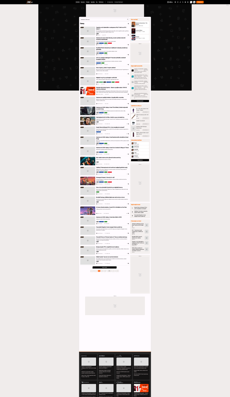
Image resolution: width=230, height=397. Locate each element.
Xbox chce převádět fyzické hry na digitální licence (109, 187)
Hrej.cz (133, 227)
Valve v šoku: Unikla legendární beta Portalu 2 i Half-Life (88, 376)
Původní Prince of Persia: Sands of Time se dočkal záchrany (111, 237)
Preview (82, 107)
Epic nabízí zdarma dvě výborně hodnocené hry (108, 157)
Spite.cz (133, 239)
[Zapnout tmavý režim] (194, 2)
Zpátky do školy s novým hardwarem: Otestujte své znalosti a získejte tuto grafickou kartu (123, 368)
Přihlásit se (200, 2)
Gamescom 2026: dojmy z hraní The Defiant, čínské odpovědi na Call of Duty (112, 108)
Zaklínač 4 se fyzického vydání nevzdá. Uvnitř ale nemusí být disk (88, 372)
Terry (98, 84)
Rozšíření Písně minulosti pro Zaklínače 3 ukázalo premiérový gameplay (111, 48)
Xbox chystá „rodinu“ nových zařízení (105, 67)
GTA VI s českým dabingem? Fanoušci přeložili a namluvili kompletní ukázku (111, 58)
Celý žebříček (140, 160)
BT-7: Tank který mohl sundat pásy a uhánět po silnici (137, 231)
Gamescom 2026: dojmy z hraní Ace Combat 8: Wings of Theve (112, 147)
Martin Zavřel (100, 213)
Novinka (82, 27)
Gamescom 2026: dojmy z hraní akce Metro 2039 (109, 217)
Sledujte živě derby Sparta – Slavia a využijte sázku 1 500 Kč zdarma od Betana (111, 88)
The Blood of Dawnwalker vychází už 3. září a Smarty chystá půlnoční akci (88, 394)
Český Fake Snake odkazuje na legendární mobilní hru (105, 376)
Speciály (82, 77)
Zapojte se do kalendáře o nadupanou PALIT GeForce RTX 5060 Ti (111, 28)
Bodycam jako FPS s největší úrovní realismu (107, 247)
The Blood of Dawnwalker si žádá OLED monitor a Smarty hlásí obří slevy (123, 394)
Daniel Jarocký (100, 44)
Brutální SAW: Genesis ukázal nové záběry (137, 237)
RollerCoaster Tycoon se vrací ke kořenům (107, 257)
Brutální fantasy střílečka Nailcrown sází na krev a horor (110, 197)
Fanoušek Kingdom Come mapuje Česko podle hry (109, 227)
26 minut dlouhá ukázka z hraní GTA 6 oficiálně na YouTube (111, 207)
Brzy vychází (134, 19)
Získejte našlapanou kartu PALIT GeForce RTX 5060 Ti (138, 225)
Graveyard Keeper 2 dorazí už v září (105, 177)
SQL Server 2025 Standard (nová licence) (122, 372)
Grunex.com (134, 245)
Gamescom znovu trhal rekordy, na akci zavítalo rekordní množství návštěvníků (110, 38)
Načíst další (104, 267)
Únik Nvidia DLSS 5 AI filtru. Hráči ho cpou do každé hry (110, 117)
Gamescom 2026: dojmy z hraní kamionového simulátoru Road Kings (112, 138)
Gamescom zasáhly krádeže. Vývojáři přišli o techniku (110, 97)
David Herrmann (100, 73)
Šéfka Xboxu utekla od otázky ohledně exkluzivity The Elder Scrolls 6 (138, 249)
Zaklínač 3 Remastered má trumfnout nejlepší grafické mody (111, 167)
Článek (82, 87)
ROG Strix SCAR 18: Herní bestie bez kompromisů (141, 375)
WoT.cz (133, 234)
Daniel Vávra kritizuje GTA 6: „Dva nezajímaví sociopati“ (110, 127)
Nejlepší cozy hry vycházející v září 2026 (106, 77)
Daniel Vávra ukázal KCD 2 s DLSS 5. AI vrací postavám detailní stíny (141, 367)
